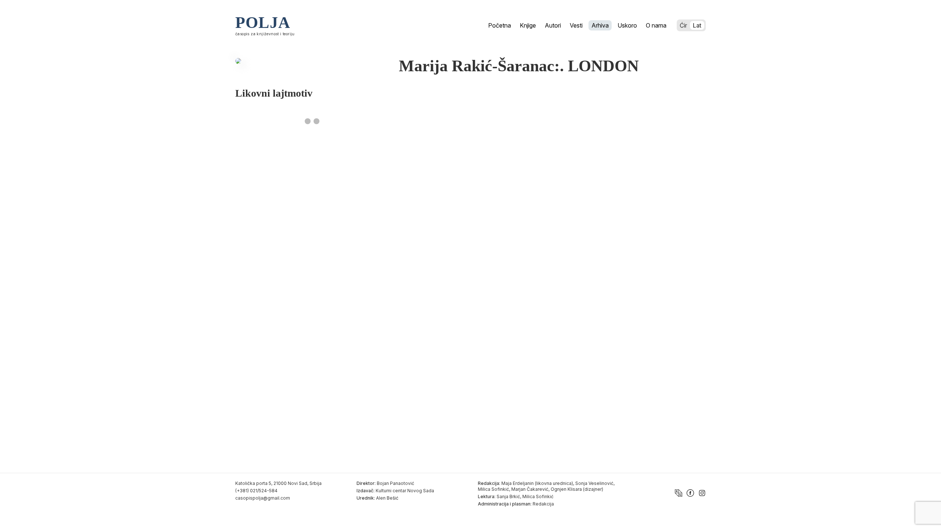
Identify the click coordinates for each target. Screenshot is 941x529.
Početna (499, 25)
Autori (553, 25)
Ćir (683, 25)
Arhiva (600, 25)
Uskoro (627, 25)
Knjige (528, 25)
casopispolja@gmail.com (262, 498)
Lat (697, 25)
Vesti (576, 25)
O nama (656, 25)
